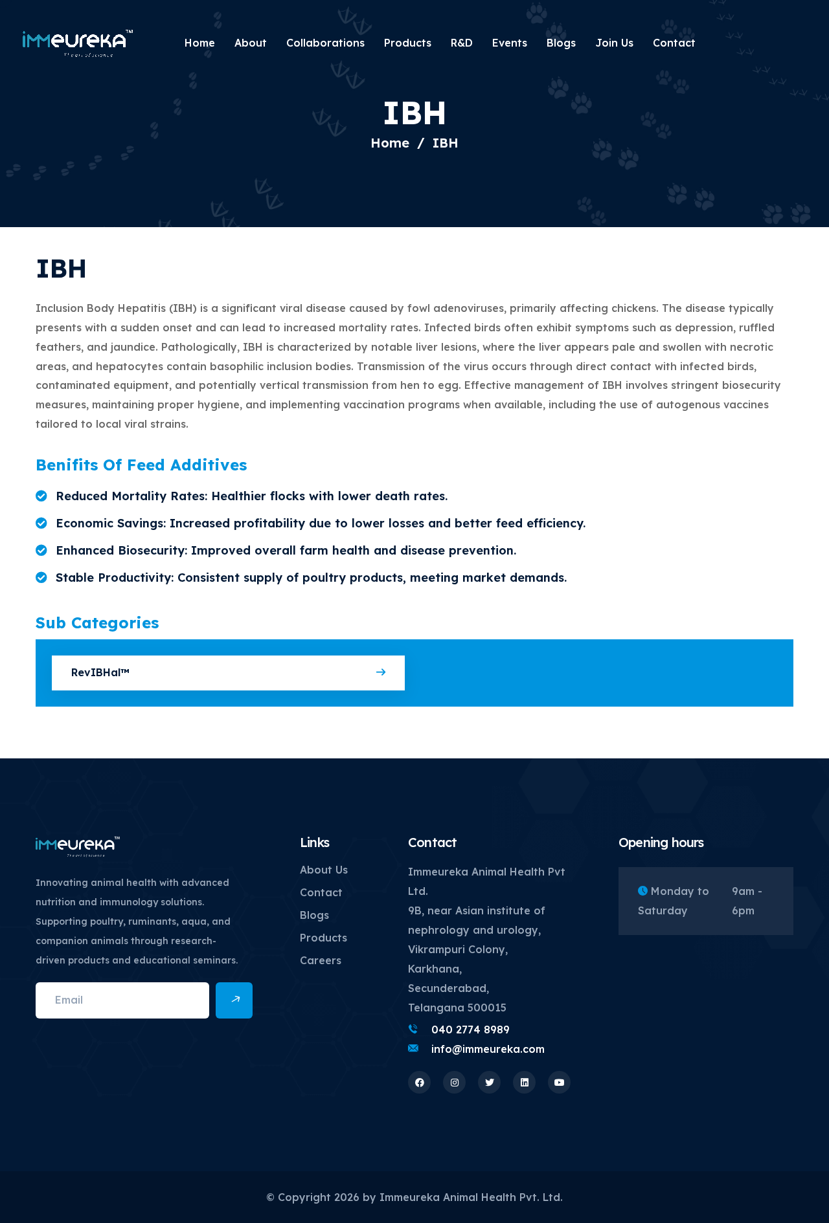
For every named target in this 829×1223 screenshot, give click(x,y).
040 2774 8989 (470, 1029)
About (250, 42)
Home (200, 42)
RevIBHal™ (100, 672)
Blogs (561, 42)
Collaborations (325, 42)
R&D (462, 42)
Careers (320, 960)
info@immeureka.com (488, 1048)
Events (509, 42)
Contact (674, 42)
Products (407, 42)
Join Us (614, 42)
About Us (324, 869)
